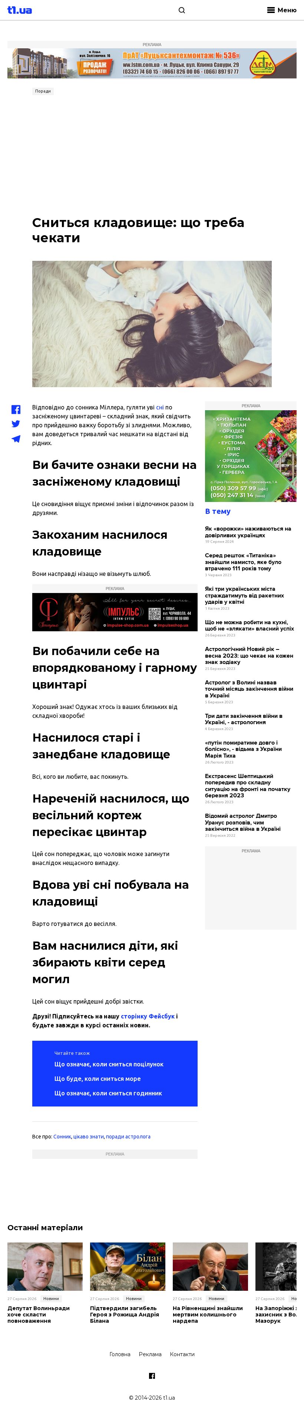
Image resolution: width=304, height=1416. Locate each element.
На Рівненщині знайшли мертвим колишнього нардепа (208, 1314)
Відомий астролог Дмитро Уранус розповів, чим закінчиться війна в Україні (243, 822)
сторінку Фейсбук (148, 1016)
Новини (51, 1298)
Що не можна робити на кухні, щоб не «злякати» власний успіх (249, 625)
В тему (218, 511)
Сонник (62, 1137)
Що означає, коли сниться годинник (108, 1092)
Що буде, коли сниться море (97, 1078)
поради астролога (128, 1137)
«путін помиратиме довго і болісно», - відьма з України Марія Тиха (243, 749)
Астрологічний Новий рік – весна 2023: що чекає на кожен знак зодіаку (249, 655)
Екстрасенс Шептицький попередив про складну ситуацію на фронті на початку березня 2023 (247, 786)
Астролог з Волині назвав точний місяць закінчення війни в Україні (249, 689)
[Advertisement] (152, 154)
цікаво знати (88, 1137)
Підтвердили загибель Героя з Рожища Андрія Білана (124, 1314)
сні (160, 407)
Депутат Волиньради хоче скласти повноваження (38, 1314)
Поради (43, 91)
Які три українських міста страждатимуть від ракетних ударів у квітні (244, 595)
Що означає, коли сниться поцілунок (108, 1063)
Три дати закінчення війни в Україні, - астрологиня (243, 719)
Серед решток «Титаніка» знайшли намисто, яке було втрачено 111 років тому (243, 562)
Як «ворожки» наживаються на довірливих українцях (248, 532)
